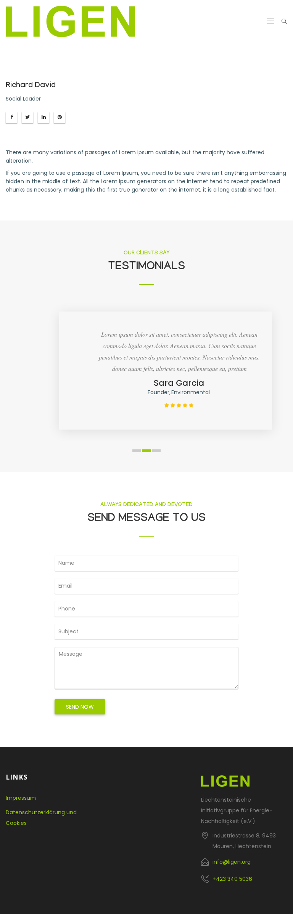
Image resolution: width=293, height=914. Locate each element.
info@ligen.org (232, 862)
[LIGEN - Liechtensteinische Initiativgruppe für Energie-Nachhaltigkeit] (70, 21)
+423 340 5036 (232, 879)
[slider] (179, 405)
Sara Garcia (179, 383)
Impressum (21, 798)
